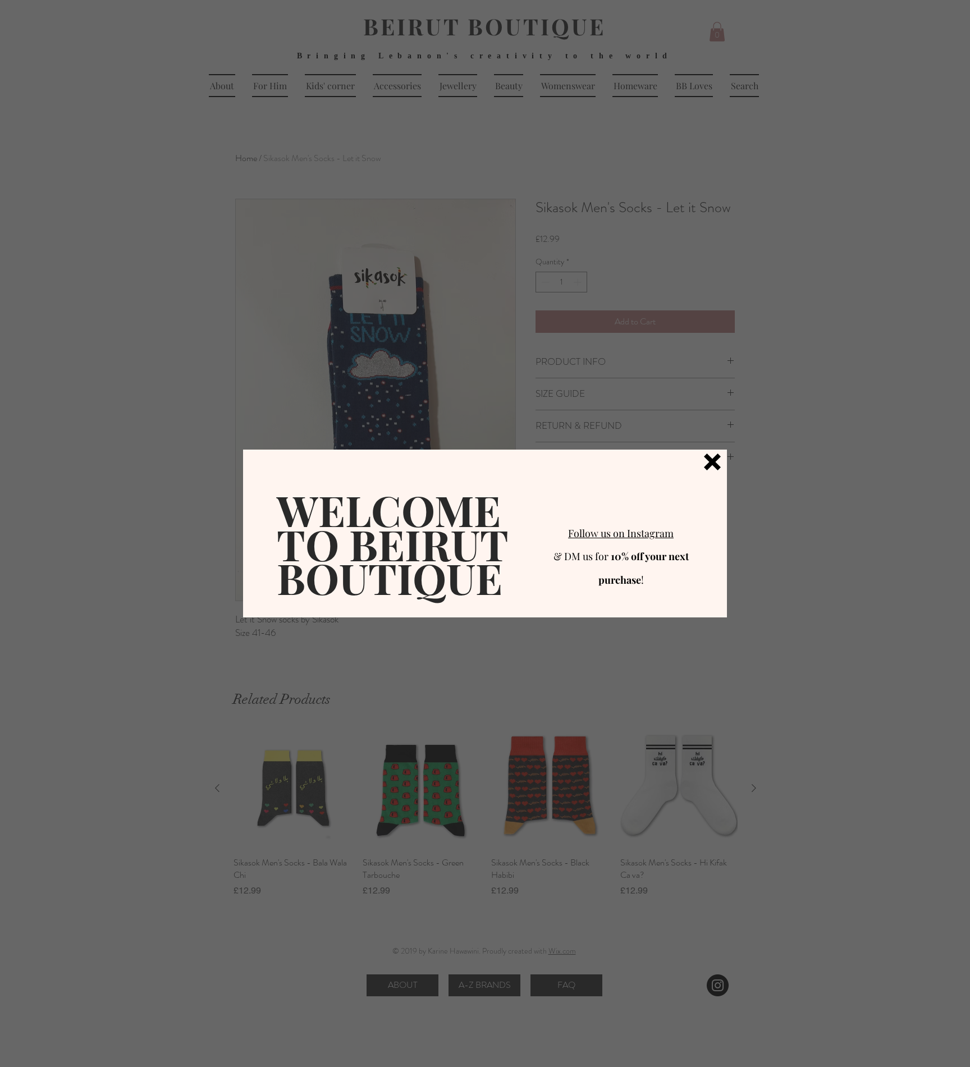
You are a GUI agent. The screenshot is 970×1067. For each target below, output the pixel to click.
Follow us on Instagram (621, 533)
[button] (712, 462)
